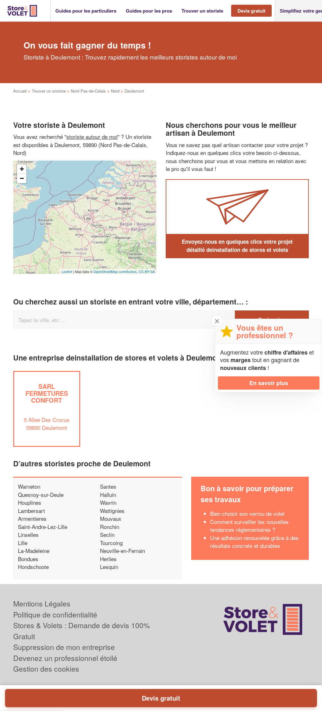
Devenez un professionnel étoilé (65, 658)
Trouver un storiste (49, 91)
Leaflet (67, 271)
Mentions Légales (41, 603)
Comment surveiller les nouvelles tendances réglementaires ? (249, 526)
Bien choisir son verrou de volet (247, 513)
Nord (115, 91)
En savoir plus (268, 383)
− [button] (22, 178)
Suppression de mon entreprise (64, 647)
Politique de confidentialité (55, 614)
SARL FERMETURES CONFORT (46, 393)
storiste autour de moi (92, 136)
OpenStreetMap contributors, (116, 271)
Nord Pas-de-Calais (88, 91)
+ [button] (22, 169)
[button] (86, 11)
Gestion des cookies (46, 668)
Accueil (20, 91)
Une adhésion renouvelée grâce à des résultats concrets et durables (254, 542)
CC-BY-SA (147, 271)
